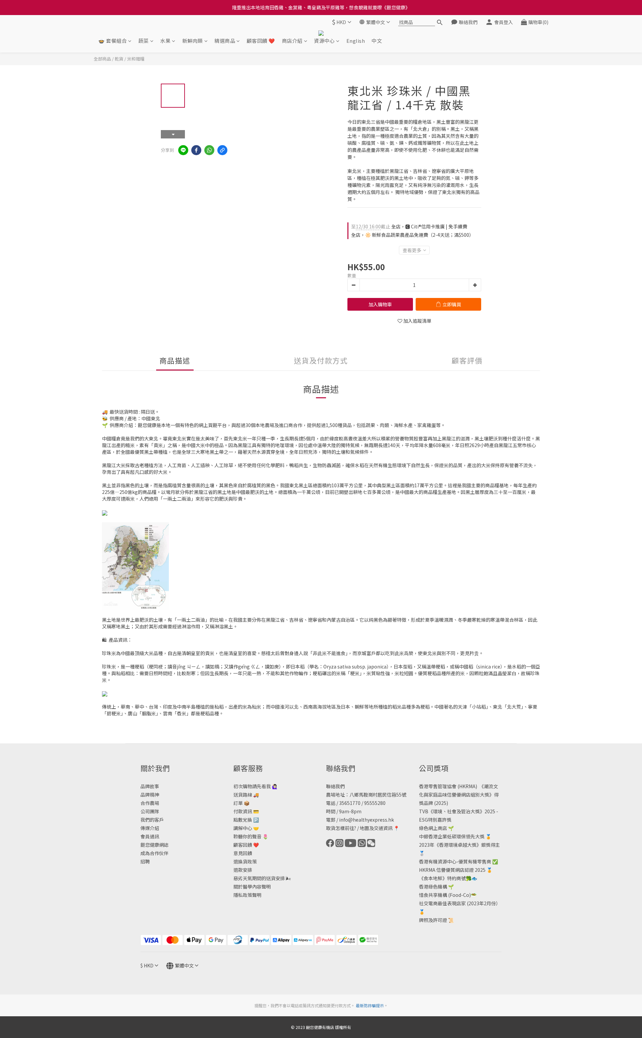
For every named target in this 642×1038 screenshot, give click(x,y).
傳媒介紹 (149, 828)
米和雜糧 (135, 59)
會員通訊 (149, 836)
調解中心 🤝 (246, 828)
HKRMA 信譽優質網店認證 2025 (452, 869)
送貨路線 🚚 (246, 794)
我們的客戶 (152, 819)
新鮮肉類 (192, 40)
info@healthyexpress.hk (366, 819)
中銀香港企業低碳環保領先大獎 (452, 836)
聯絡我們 (335, 786)
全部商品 (102, 59)
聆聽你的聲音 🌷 (250, 836)
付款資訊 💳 (246, 811)
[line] (183, 150)
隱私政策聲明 (247, 895)
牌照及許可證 (433, 920)
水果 (165, 40)
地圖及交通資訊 (376, 828)
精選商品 (224, 40)
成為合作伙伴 (154, 853)
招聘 (145, 861)
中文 (376, 40)
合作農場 (149, 803)
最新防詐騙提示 (370, 1005)
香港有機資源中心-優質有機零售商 (455, 861)
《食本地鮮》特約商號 (442, 878)
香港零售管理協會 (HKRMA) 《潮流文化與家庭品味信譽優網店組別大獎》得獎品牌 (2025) (459, 794)
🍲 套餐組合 (112, 40)
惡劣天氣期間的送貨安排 (259, 878)
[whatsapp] (209, 150)
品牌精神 (149, 794)
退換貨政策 (245, 861)
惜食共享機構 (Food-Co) (445, 895)
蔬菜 (143, 40)
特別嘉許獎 (439, 819)
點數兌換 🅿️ (246, 819)
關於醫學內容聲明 (252, 886)
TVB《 (426, 811)
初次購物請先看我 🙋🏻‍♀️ (255, 786)
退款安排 (242, 869)
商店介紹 (292, 40)
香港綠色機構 (433, 886)
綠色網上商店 (433, 828)
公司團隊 (149, 811)
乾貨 (119, 59)
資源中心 (324, 40)
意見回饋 (242, 853)
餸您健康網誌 (154, 844)
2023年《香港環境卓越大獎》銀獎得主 (459, 844)
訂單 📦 (241, 803)
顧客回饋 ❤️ (261, 40)
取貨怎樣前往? (341, 828)
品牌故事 (149, 786)
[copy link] (222, 150)
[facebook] (196, 150)
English (355, 40)
